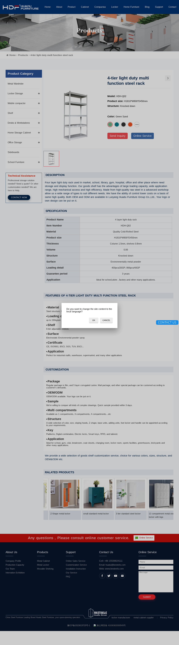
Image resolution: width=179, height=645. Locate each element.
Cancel (106, 320)
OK (93, 320)
